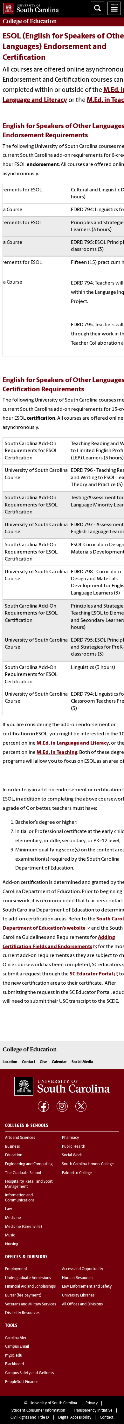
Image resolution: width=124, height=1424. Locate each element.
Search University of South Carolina (97, 8)
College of (30, 21)
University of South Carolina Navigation (114, 8)
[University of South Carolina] (62, 1086)
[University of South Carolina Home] (29, 7)
